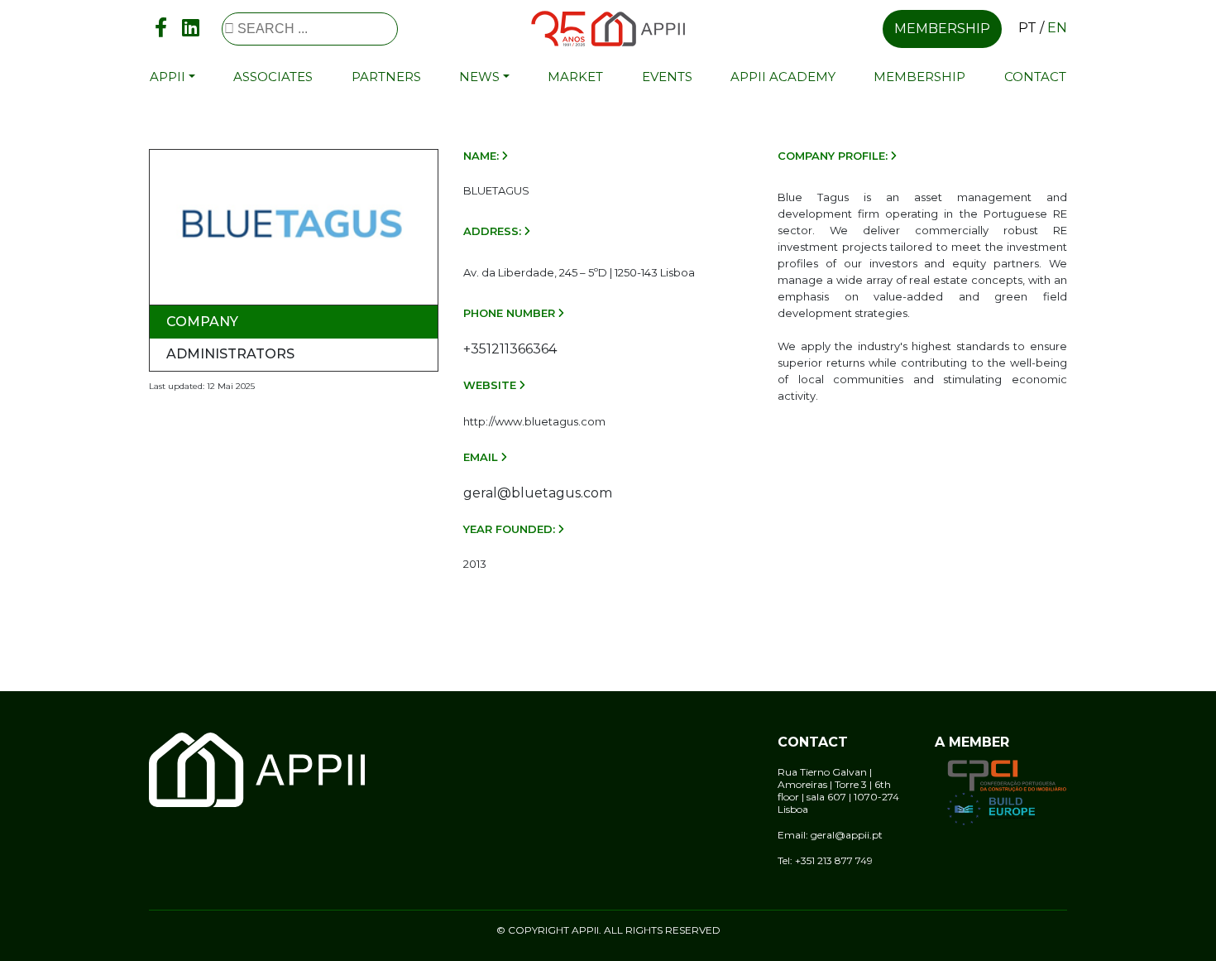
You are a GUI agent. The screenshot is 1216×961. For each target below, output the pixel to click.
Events (667, 76)
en (1057, 28)
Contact (1035, 76)
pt (1027, 28)
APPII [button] (167, 76)
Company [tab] (202, 321)
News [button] (479, 76)
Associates (273, 76)
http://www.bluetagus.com (534, 421)
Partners (386, 76)
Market (575, 76)
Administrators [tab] (230, 354)
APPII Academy (782, 76)
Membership (942, 28)
